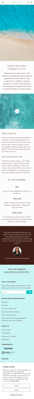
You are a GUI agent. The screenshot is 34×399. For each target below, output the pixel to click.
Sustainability (6, 333)
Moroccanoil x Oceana (9, 336)
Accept (17, 385)
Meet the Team (6, 330)
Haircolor (5, 305)
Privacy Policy (15, 381)
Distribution (5, 339)
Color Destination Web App (10, 312)
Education (5, 302)
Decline (16, 390)
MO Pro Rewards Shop (9, 315)
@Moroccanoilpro (17, 272)
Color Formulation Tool (9, 308)
